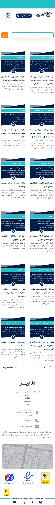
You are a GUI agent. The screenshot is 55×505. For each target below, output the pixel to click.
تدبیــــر (27, 383)
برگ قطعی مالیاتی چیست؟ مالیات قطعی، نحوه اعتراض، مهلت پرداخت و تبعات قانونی (42, 80)
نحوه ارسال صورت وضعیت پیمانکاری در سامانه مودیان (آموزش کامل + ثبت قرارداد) (42, 133)
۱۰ (24, 368)
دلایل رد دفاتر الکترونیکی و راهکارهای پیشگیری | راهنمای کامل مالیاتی (42, 346)
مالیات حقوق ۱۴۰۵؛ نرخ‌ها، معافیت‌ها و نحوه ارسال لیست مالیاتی (13, 133)
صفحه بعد (8, 368)
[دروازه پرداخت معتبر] (45, 483)
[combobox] (33, 35)
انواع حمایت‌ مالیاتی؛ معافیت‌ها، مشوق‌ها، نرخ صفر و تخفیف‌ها (13, 293)
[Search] (4, 35)
